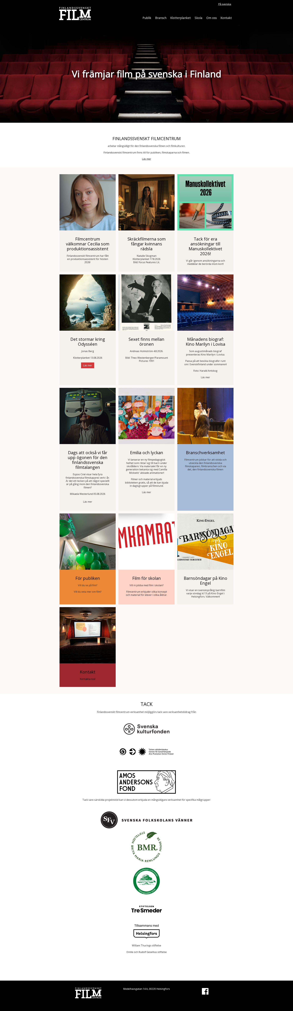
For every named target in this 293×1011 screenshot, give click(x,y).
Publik (147, 18)
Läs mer (146, 159)
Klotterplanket (180, 18)
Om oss (211, 18)
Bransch (160, 18)
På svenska (224, 4)
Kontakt (226, 18)
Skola (198, 18)
